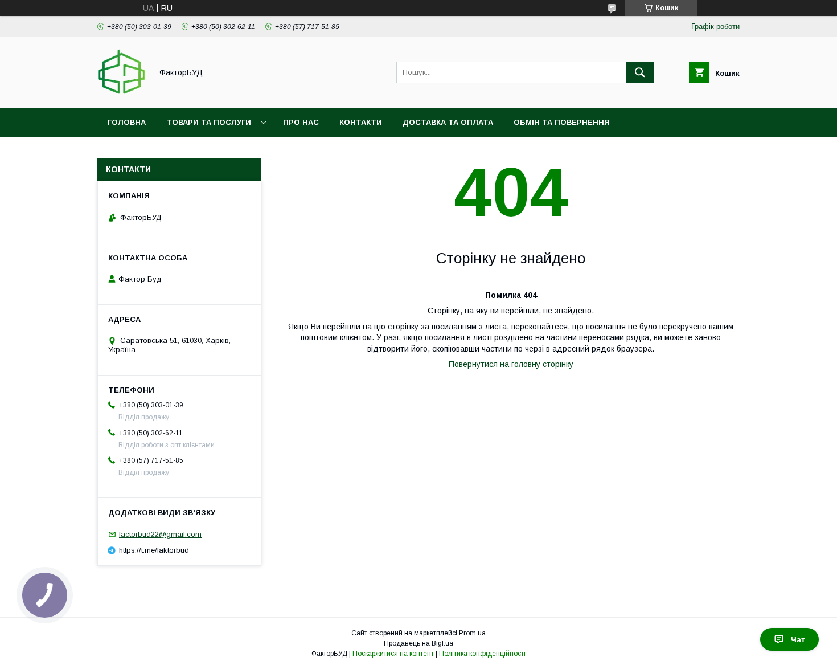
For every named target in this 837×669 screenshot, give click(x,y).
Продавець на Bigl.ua (418, 643)
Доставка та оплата (448, 122)
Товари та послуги (208, 122)
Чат (798, 639)
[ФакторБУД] (121, 92)
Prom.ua (472, 633)
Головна (127, 122)
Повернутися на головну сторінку (511, 364)
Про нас (301, 122)
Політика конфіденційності (482, 654)
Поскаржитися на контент (393, 654)
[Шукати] (640, 72)
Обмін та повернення (562, 122)
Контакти (360, 122)
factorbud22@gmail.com (160, 534)
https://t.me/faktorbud (154, 550)
